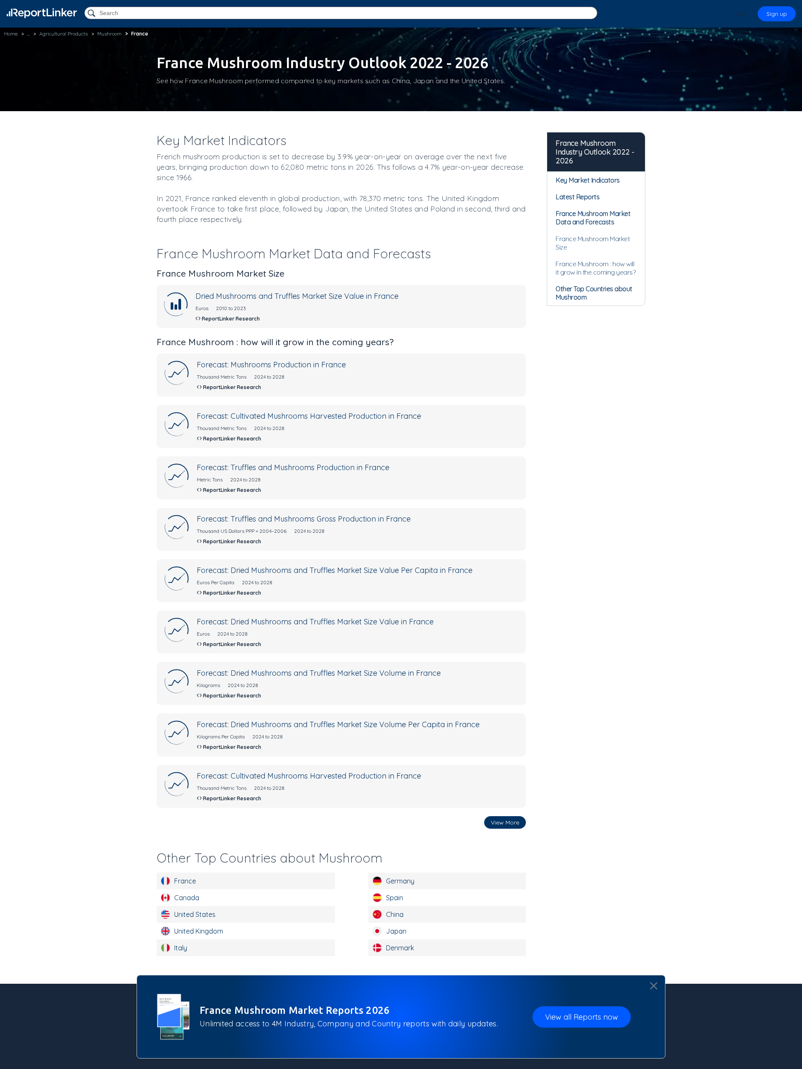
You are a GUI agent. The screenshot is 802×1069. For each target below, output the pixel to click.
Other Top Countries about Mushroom (594, 293)
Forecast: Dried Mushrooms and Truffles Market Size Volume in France (319, 673)
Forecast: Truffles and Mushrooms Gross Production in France (304, 519)
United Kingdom (198, 931)
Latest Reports (577, 197)
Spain (394, 897)
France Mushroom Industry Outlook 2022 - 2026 (595, 151)
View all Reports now (581, 1016)
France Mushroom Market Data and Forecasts (593, 217)
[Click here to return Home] (41, 13)
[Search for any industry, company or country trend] (92, 13)
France (185, 881)
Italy (180, 948)
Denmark (400, 948)
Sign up (776, 14)
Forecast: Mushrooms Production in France (271, 364)
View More (505, 822)
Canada (186, 897)
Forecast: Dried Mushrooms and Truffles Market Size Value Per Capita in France (334, 570)
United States (195, 914)
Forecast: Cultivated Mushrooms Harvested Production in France (309, 416)
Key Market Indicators (588, 180)
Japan (396, 931)
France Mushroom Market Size (592, 242)
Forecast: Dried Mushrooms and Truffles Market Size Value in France (315, 621)
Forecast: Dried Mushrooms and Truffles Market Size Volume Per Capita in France (338, 724)
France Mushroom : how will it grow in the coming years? (595, 268)
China (395, 914)
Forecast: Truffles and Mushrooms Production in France (293, 467)
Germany (400, 881)
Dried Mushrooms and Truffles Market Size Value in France (296, 296)
